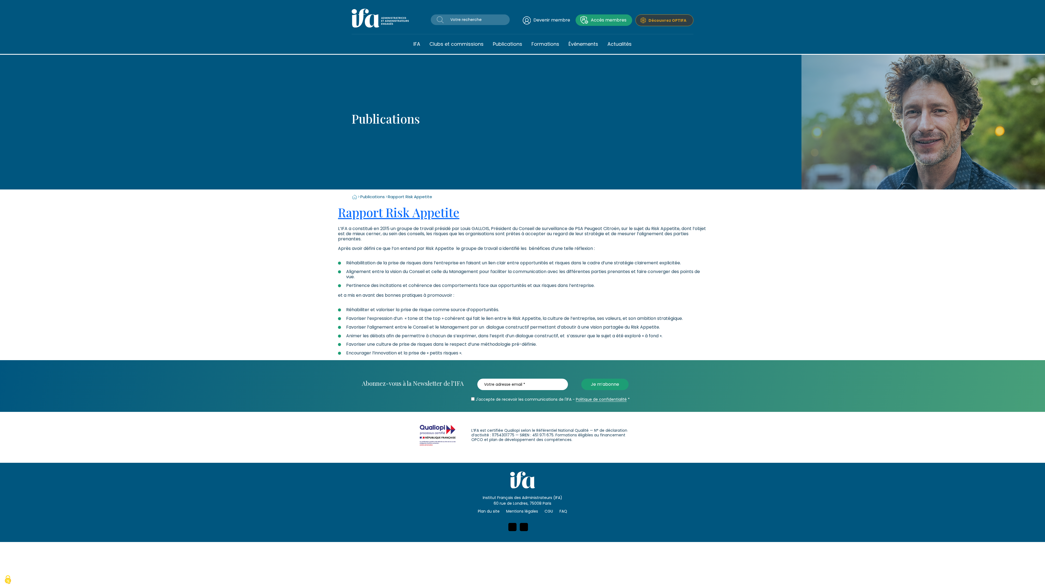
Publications (507, 44)
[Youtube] (524, 527)
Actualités (619, 44)
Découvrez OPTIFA (667, 20)
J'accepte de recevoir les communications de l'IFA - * (552, 399)
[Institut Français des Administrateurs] (380, 18)
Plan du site (489, 511)
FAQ (563, 511)
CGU (549, 511)
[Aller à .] (354, 197)
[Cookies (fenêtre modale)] (8, 580)
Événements (583, 44)
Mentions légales (522, 511)
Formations (545, 44)
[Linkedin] (512, 527)
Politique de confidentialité (601, 399)
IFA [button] (416, 44)
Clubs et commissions (456, 44)
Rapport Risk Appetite (398, 212)
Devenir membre (551, 20)
